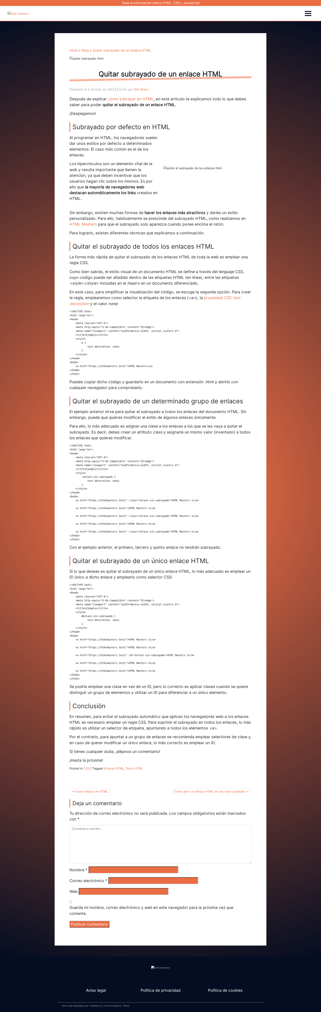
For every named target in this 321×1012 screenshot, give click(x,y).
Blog (85, 50)
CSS (87, 768)
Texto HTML (134, 768)
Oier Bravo (141, 89)
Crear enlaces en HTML (91, 791)
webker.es (96, 1005)
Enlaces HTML (114, 768)
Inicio (73, 50)
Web (73, 891)
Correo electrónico (88, 880)
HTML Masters (83, 224)
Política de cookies (225, 990)
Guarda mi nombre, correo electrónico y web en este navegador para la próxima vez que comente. (151, 910)
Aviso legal (96, 990)
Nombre (78, 870)
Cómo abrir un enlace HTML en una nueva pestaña (209, 791)
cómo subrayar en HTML (131, 99)
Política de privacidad (161, 990)
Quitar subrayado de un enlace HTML (122, 50)
